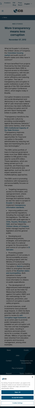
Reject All (17, 392)
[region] (17, 390)
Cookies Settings (17, 403)
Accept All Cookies (17, 397)
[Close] (32, 377)
